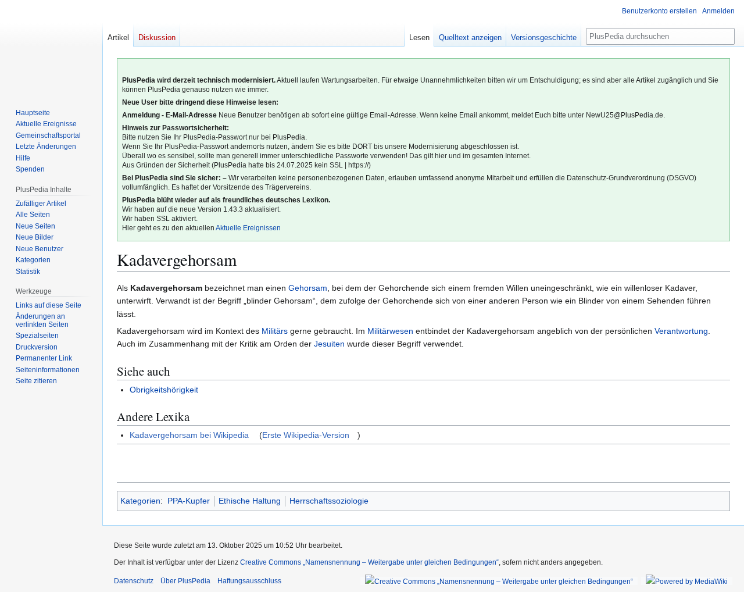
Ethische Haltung (250, 500)
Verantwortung (681, 331)
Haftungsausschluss (249, 581)
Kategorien (140, 500)
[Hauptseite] (51, 46)
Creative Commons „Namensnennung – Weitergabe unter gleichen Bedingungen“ (369, 562)
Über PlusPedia (185, 581)
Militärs (275, 331)
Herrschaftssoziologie (329, 500)
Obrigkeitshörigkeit (164, 389)
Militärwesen (390, 331)
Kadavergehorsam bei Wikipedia (189, 435)
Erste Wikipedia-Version (305, 435)
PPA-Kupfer (188, 500)
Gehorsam (307, 288)
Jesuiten (329, 343)
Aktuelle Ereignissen (248, 227)
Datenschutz (133, 581)
